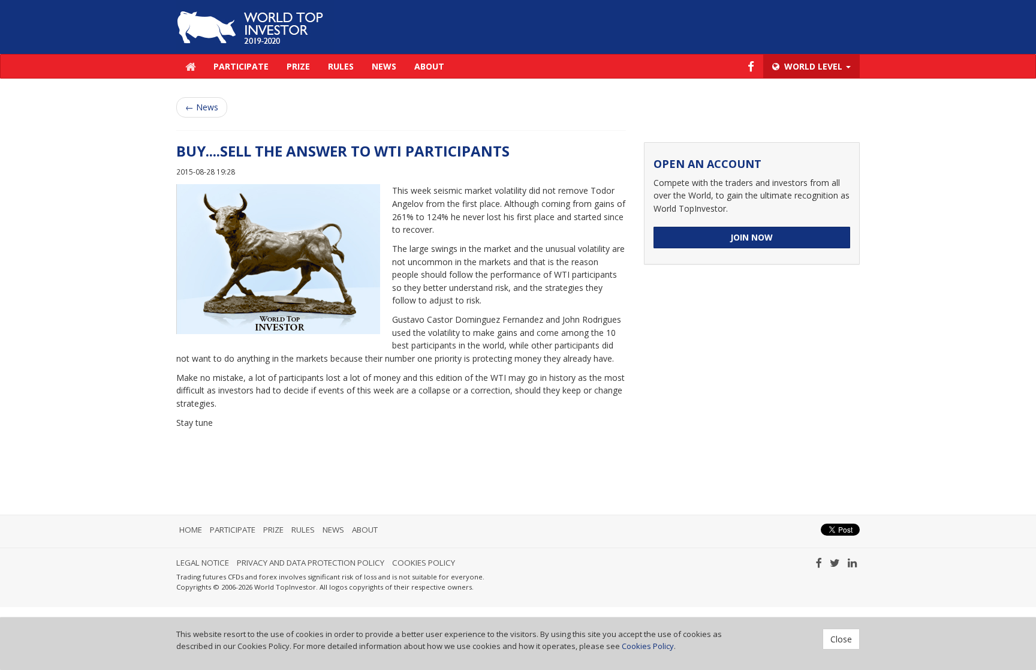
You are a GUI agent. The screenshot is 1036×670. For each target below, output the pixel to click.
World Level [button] (813, 66)
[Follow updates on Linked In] (852, 562)
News (384, 66)
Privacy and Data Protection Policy (310, 562)
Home (190, 529)
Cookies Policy (423, 562)
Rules (341, 66)
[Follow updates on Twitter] (835, 562)
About (429, 66)
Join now (751, 237)
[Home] (255, 26)
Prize (298, 66)
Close (841, 639)
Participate (241, 66)
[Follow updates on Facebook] (751, 66)
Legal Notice (202, 562)
